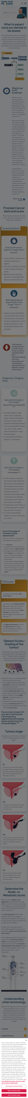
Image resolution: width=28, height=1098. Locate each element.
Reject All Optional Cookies (14, 1090)
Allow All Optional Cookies (14, 1095)
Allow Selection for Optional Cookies (14, 1086)
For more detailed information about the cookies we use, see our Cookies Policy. (14, 1081)
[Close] (26, 1040)
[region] (14, 1068)
